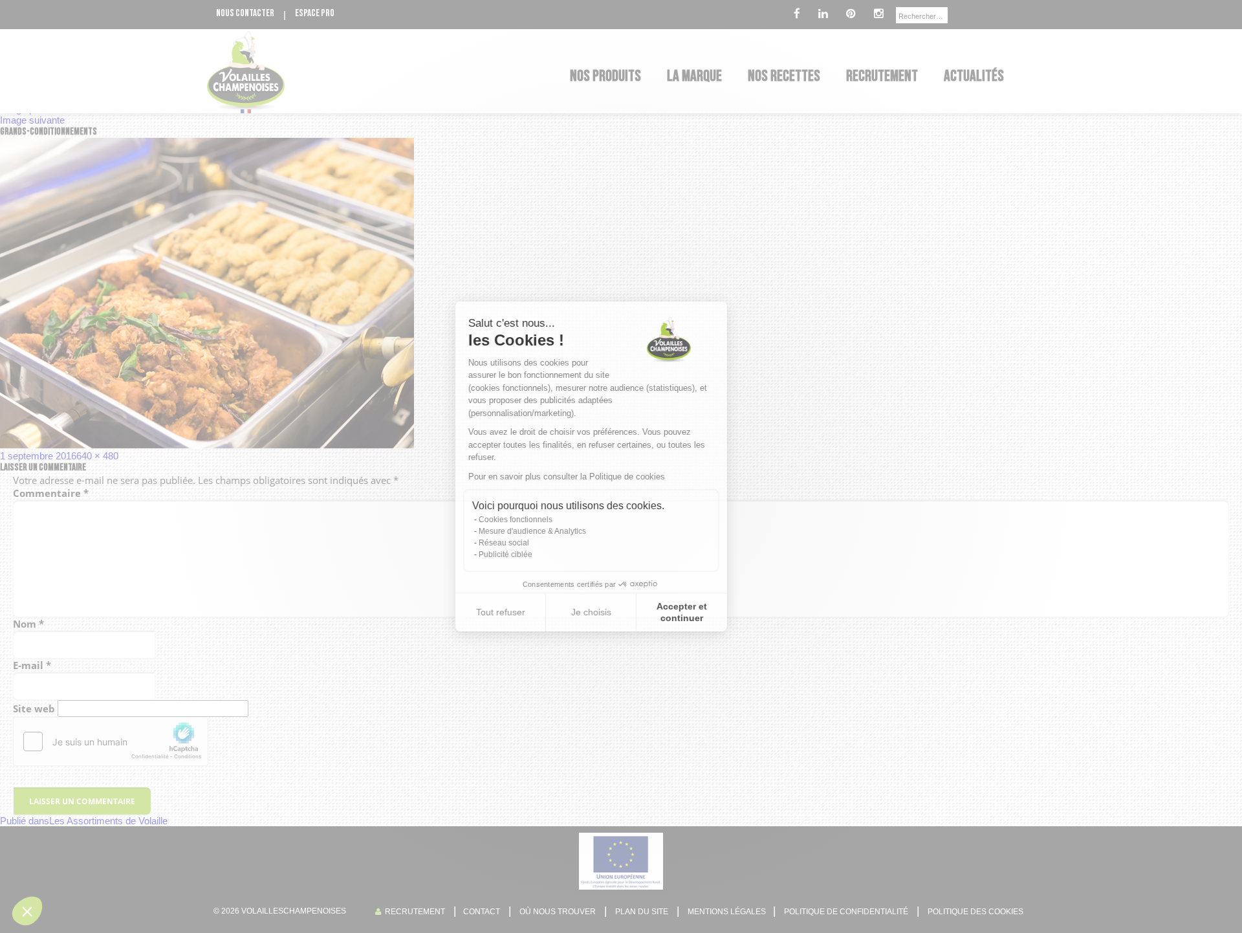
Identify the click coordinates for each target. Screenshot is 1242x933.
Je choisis (621, 612)
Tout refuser (530, 612)
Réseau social (533, 542)
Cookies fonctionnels (545, 519)
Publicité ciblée (535, 554)
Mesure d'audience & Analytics (562, 531)
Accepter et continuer (711, 612)
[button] (27, 911)
